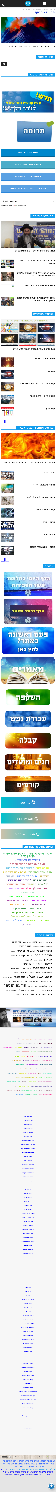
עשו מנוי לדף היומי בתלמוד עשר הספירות (28, 188)
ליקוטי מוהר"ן (25, 968)
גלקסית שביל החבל (46, 1047)
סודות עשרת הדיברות (45, 1077)
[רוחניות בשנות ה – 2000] (7, 488)
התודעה (33, 1052)
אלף (19, 1039)
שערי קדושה (32, 986)
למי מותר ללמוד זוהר (32, 1065)
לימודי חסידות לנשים (37, 964)
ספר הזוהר (24, 972)
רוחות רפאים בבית (36, 904)
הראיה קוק (18, 1047)
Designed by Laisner (25, 1474)
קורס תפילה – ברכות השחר (42, 396)
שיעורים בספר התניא (31, 1094)
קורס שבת (50, 371)
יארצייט (44, 876)
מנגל (39, 1073)
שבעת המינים (16, 904)
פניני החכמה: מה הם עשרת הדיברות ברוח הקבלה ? (32, 46)
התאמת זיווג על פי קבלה (20, 868)
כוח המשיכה (40, 880)
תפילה (19, 995)
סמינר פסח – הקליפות (45, 358)
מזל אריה (43, 884)
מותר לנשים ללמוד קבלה (26, 1069)
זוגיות (13, 951)
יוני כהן (48, 959)
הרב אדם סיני (26, 950)
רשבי (9, 981)
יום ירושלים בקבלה (27, 876)
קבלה (31, 976)
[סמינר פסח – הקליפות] (7, 362)
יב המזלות (30, 1056)
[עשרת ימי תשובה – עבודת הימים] (7, 288)
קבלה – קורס (49, 522)
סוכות (32, 972)
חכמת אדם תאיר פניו (15, 872)
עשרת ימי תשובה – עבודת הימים (40, 285)
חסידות (28, 1295)
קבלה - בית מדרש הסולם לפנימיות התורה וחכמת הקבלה (32, 1469)
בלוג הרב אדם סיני (14, 1464)
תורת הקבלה (23, 990)
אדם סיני (48, 942)
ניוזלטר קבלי (23, 1073)
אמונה (35, 942)
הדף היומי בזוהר (9, 1461)
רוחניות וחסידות (28, 1424)
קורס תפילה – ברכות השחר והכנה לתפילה (36, 383)
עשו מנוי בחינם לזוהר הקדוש (28, 164)
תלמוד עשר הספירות (31, 994)
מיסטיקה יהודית (47, 972)
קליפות (43, 981)
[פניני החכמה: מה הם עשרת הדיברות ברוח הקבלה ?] (28, 30)
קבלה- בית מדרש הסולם (29, 1461)
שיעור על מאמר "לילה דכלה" (27, 916)
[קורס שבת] (7, 374)
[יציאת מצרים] (7, 475)
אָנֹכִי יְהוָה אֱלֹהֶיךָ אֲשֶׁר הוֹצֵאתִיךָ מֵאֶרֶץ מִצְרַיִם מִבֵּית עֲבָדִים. (27, 854)
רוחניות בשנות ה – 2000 (44, 485)
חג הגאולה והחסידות (40, 872)
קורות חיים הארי (38, 900)
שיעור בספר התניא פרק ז (27, 908)
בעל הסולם (16, 942)
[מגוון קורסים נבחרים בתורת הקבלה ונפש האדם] (7, 263)
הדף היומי (28, 1291)
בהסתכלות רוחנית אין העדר (24, 1043)
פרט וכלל (24, 1082)
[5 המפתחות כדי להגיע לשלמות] (7, 500)
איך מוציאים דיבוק (39, 1039)
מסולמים (31, 884)
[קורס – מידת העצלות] (7, 513)
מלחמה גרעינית (47, 1073)
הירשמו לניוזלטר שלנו (28, 152)
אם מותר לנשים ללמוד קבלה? (43, 1043)
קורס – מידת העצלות (45, 509)
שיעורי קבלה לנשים (45, 986)
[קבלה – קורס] (7, 525)
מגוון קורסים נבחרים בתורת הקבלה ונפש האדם (34, 349)
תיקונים (36, 1099)
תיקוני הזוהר (47, 994)
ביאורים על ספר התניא (27, 860)
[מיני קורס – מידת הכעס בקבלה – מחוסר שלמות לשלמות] (28, 446)
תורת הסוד (35, 990)
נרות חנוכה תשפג (12, 1073)
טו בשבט (14, 956)
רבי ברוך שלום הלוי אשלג (31, 981)
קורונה (49, 981)
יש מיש (17, 1056)
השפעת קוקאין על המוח (45, 1052)
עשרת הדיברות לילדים (45, 1082)
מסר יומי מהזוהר (15, 884)
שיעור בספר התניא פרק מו (29, 1090)
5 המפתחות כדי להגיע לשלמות (41, 497)
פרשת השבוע (44, 976)
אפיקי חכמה (27, 942)
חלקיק (18, 1052)
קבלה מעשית (7, 977)
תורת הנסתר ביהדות (46, 1099)
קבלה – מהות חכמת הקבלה (42, 547)
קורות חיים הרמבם (17, 900)
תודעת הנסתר (48, 534)
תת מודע (27, 924)
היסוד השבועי (44, 951)
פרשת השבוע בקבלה (13, 1082)
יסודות (23, 1056)
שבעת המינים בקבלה (45, 1090)
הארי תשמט (34, 1047)
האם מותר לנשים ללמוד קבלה (42, 946)
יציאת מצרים (49, 472)
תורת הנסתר (46, 990)
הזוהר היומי (25, 946)
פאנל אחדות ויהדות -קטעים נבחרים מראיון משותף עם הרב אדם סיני (36, 299)
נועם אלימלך (40, 888)
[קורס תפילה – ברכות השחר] (7, 399)
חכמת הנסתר (43, 955)
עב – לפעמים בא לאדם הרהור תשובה (26, 1077)
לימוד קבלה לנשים (42, 968)
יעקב (40, 960)
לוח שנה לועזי (16, 1060)
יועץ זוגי (10, 876)
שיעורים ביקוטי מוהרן (45, 1094)
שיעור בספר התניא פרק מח (27, 912)
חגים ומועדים (28, 1197)
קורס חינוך (50, 408)
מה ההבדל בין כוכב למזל (44, 1069)
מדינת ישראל (20, 1065)
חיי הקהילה (25, 1052)
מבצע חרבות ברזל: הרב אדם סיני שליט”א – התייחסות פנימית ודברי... (36, 274)
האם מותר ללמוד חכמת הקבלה (27, 864)
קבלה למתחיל (19, 977)
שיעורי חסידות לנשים (13, 1090)
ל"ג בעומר (28, 960)
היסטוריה (26, 1047)
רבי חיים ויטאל (17, 981)
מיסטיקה (15, 968)
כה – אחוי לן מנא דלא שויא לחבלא (41, 1060)
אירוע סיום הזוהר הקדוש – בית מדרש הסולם (35, 251)
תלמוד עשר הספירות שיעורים (23, 1099)
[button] (3, 3)
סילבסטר (26, 888)
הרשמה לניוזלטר (8, 1047)
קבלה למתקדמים (24, 1086)
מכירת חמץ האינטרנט (11, 1069)
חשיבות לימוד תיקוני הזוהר (43, 1056)
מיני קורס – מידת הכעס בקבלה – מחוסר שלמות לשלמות (29, 462)
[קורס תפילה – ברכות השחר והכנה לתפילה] (7, 386)
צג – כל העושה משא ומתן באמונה (41, 1086)
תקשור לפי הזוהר (15, 920)
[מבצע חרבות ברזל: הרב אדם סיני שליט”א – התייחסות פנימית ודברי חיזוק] (7, 276)
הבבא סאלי (42, 868)
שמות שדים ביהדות (38, 920)
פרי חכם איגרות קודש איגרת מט (27, 896)
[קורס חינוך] (7, 411)
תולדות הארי (19, 1094)
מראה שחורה (32, 1073)
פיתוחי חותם (32, 1082)
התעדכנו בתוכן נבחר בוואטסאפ (28, 176)
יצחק (35, 960)
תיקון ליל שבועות (10, 990)
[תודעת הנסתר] (7, 537)
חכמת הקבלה (26, 955)
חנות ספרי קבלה (32, 1466)
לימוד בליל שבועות (46, 1065)
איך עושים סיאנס (27, 1039)
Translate (22, 205)
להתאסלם (26, 1060)
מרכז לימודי (18, 1466)
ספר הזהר (13, 888)
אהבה (41, 942)
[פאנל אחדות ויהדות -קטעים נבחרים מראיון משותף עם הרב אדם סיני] (7, 301)
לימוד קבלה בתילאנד (20, 880)
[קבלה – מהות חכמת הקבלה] (7, 550)
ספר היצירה (27, 892)
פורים (16, 972)
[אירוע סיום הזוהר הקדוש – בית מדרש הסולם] (28, 234)
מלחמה (38, 972)
